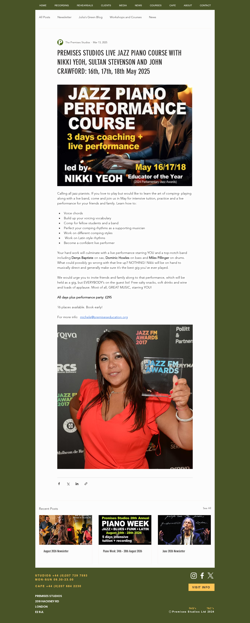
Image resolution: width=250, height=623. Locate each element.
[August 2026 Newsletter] (65, 530)
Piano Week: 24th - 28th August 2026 (122, 551)
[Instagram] (194, 576)
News (152, 17)
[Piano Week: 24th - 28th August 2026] (125, 530)
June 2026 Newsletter (173, 551)
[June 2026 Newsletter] (184, 530)
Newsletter (64, 17)
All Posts (44, 17)
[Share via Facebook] (59, 483)
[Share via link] (86, 483)
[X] (210, 576)
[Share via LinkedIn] (77, 483)
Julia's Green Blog (90, 17)
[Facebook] (202, 576)
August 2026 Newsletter (56, 551)
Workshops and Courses (126, 17)
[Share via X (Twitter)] (68, 483)
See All (207, 508)
